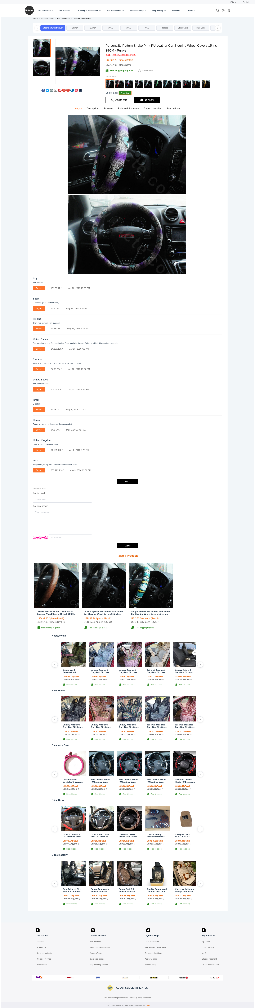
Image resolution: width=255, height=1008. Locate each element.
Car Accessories (44, 11)
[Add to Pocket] (76, 91)
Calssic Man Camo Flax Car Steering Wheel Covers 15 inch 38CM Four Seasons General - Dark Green (100, 835)
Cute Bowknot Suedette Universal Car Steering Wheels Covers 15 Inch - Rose (73, 780)
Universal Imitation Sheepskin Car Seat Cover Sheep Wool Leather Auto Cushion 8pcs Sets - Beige (185, 890)
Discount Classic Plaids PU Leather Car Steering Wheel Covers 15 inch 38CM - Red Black (184, 780)
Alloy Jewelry (157, 11)
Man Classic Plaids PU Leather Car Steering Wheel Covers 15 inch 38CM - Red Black (128, 780)
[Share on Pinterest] (60, 91)
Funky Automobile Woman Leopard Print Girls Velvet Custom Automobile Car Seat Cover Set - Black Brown (101, 890)
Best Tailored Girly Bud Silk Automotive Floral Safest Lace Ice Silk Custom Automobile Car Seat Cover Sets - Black (73, 890)
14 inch (75, 28)
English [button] (245, 2)
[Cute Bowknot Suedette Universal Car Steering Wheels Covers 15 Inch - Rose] (73, 775)
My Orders (206, 942)
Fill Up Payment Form (210, 965)
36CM (110, 28)
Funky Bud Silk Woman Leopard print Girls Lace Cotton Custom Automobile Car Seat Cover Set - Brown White (129, 890)
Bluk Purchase (95, 942)
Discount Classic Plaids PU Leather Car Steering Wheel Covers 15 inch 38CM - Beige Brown (129, 835)
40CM (146, 28)
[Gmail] (64, 91)
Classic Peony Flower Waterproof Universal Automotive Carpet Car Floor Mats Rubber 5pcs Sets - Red (156, 835)
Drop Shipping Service (99, 965)
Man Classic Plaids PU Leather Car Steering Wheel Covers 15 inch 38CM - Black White (156, 780)
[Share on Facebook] (43, 91)
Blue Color (200, 28)
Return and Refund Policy (100, 947)
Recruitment (42, 965)
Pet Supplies (64, 11)
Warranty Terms (96, 953)
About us (40, 942)
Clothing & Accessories (88, 11)
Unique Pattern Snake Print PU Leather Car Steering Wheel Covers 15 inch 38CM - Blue (150, 612)
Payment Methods (44, 953)
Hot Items (176, 11)
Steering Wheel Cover (82, 18)
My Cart (205, 953)
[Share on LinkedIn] (72, 91)
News (190, 11)
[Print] (51, 91)
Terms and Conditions (153, 953)
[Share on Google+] (68, 91)
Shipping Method (44, 959)
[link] (35, 18)
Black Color (183, 28)
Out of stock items (97, 959)
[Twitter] (47, 91)
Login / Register (208, 947)
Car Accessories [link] (47, 18)
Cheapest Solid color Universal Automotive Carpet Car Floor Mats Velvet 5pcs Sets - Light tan (184, 835)
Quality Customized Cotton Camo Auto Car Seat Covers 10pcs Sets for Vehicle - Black (157, 890)
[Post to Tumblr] (80, 91)
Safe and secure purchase (155, 947)
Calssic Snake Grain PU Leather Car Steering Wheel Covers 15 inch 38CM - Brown (56, 612)
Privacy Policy (150, 965)
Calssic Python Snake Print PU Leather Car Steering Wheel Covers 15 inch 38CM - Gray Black (103, 612)
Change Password (209, 959)
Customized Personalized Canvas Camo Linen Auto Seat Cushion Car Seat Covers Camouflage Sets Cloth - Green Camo (73, 671)
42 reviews (147, 70)
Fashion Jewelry (137, 11)
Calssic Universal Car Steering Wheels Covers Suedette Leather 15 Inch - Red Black (73, 835)
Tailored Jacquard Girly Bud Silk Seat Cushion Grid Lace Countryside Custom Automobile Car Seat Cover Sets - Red (185, 726)
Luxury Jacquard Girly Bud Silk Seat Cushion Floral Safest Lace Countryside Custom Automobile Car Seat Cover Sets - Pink (129, 671)
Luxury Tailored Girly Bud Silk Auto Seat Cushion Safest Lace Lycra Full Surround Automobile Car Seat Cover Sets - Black (185, 671)
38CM (128, 28)
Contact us (41, 947)
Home (35, 18)
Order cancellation (152, 942)
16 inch (93, 28)
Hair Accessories (114, 11)
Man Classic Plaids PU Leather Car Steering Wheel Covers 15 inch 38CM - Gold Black (100, 780)
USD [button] (231, 2)
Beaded (165, 28)
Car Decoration (63, 18)
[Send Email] (55, 91)
